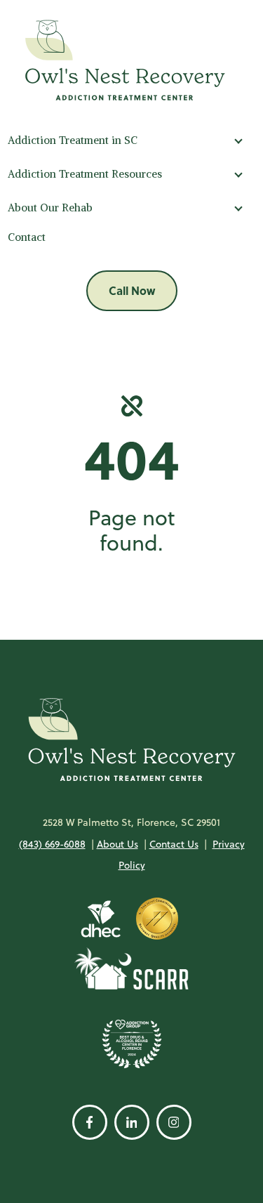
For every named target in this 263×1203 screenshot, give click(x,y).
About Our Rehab (50, 207)
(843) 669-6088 (52, 844)
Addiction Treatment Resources (85, 173)
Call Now (132, 290)
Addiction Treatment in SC (72, 140)
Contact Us (173, 844)
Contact (27, 237)
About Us (117, 844)
